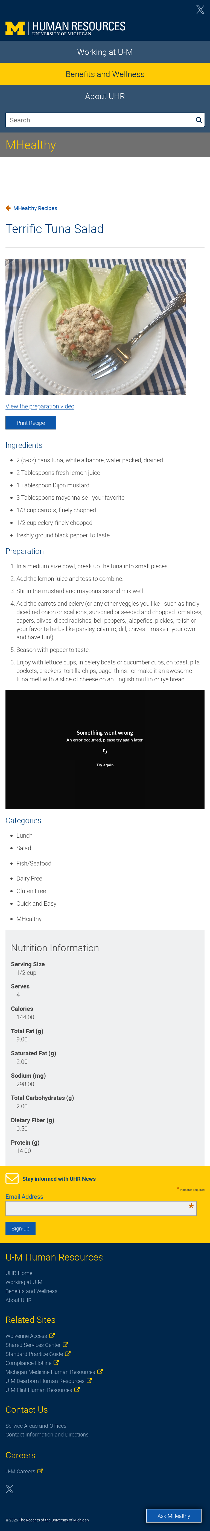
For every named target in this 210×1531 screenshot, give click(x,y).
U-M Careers (20, 1471)
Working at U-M (105, 51)
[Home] (105, 28)
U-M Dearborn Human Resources (44, 1381)
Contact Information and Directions (47, 1434)
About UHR (105, 96)
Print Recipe (31, 422)
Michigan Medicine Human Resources (50, 1372)
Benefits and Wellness (105, 74)
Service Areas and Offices (35, 1425)
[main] (105, 682)
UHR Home (18, 1273)
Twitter (200, 11)
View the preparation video (39, 406)
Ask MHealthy (174, 1516)
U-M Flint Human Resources (38, 1390)
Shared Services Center (33, 1345)
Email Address (99, 1196)
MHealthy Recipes (35, 208)
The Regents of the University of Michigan (54, 1520)
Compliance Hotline (28, 1363)
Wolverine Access (26, 1335)
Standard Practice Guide (34, 1354)
